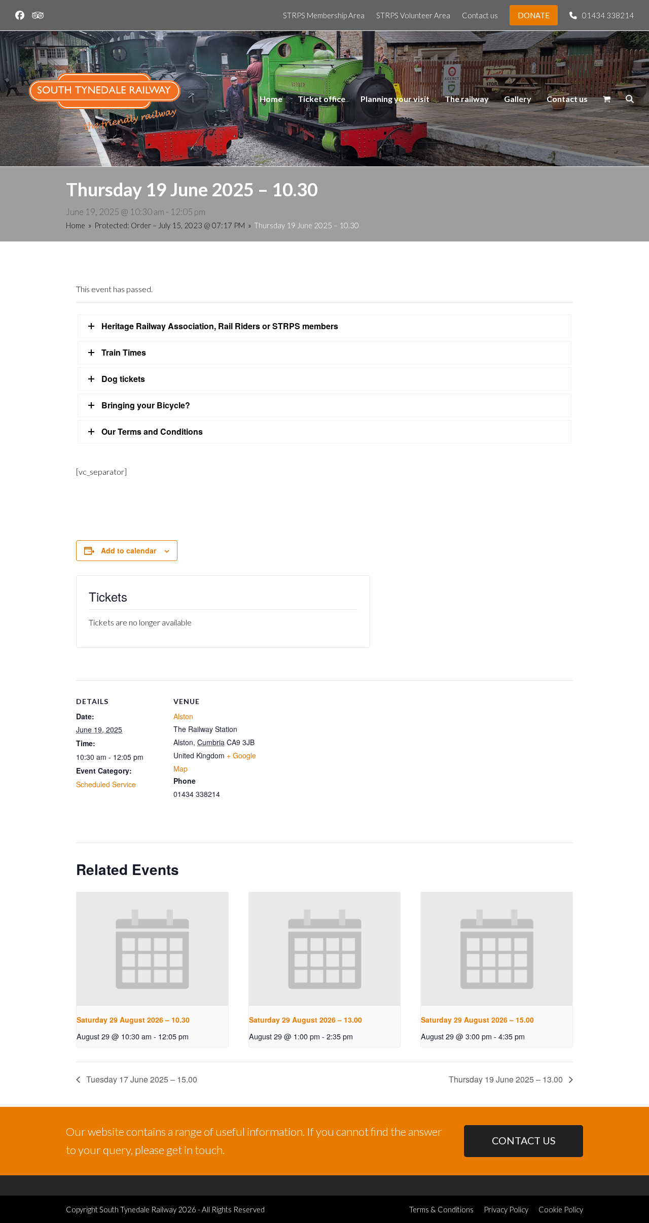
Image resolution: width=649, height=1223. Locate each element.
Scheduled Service (106, 784)
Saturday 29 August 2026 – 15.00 (477, 1020)
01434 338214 (608, 15)
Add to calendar (128, 550)
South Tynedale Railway (137, 1209)
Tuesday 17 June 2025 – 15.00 (140, 1079)
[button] (606, 99)
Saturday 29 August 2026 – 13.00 (305, 1020)
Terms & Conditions (441, 1209)
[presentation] (152, 949)
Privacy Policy (506, 1209)
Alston (183, 716)
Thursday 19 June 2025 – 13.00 (507, 1079)
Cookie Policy (560, 1209)
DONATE (534, 15)
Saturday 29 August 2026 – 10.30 (133, 1020)
